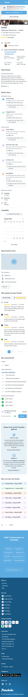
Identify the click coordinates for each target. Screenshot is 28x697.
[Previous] (5, 351)
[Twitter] (6, 684)
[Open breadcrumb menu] (6, 525)
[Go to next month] (23, 218)
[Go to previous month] (20, 218)
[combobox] (14, 214)
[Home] (1, 525)
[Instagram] (9, 684)
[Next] (22, 351)
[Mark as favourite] (26, 2)
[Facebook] (2, 684)
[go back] (1, 2)
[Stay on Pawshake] (15, 416)
